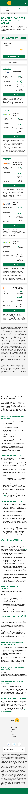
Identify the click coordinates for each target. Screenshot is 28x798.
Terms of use (13, 727)
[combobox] (14, 749)
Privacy (14, 729)
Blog (13, 734)
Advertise (13, 736)
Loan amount (7, 43)
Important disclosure (9, 13)
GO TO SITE (13, 94)
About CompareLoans (13, 725)
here (25, 549)
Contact (13, 732)
